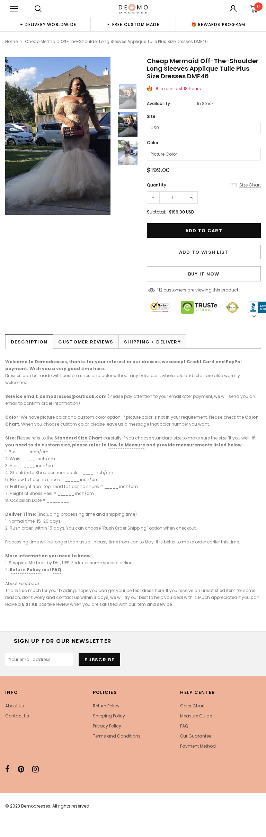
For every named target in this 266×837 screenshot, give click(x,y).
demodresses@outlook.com (73, 396)
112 (159, 290)
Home (11, 41)
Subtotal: (156, 212)
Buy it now (204, 274)
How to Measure (126, 445)
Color (152, 143)
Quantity (156, 185)
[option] (47, 24)
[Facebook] (7, 769)
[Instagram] (35, 769)
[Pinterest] (21, 769)
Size (151, 116)
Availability (158, 103)
